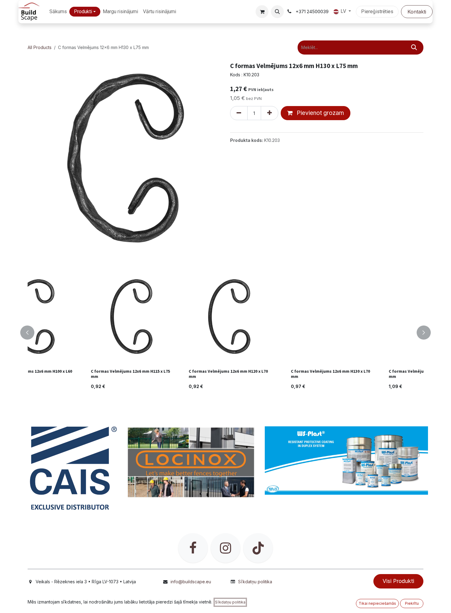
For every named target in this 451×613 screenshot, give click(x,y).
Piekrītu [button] (412, 603)
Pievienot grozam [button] (319, 112)
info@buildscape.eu (191, 581)
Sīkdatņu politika (255, 581)
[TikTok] (258, 548)
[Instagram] (225, 548)
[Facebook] (193, 548)
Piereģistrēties (377, 11)
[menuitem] (58, 11)
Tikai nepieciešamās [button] (377, 603)
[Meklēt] (414, 47)
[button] (277, 11)
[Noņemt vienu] (239, 113)
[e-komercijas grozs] (262, 11)
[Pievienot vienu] (269, 113)
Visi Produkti (398, 581)
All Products (40, 47)
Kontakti (416, 12)
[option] (232, 332)
